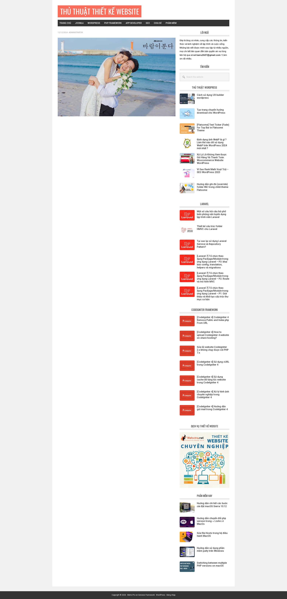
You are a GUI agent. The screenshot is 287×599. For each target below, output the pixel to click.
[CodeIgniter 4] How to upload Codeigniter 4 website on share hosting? (213, 335)
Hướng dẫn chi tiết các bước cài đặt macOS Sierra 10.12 (212, 505)
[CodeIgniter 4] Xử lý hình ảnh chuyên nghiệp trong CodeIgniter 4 (213, 394)
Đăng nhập (171, 595)
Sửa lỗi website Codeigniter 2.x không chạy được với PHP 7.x (213, 350)
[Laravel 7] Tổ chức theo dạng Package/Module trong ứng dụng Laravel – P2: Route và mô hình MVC (213, 277)
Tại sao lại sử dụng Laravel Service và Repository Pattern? (211, 244)
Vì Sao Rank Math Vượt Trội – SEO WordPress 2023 (213, 171)
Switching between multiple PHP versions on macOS (212, 564)
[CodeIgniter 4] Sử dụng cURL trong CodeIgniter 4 (213, 363)
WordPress (160, 595)
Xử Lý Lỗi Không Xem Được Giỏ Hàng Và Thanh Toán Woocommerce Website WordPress (211, 159)
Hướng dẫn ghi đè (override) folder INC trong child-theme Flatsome (212, 187)
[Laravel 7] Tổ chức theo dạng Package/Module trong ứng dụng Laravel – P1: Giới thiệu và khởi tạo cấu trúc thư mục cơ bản (212, 293)
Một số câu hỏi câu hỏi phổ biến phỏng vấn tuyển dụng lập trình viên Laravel (211, 214)
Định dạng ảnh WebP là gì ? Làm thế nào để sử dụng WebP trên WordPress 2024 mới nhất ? (212, 144)
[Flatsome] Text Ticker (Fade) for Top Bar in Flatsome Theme (213, 127)
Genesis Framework (146, 595)
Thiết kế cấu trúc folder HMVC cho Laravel (209, 227)
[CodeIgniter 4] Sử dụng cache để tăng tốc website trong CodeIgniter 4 (211, 379)
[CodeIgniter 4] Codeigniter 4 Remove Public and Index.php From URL (213, 320)
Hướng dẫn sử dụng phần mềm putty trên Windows (210, 549)
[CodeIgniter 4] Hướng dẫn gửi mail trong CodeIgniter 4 (212, 408)
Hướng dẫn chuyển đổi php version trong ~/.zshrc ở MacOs (211, 521)
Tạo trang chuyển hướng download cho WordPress (211, 111)
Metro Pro (131, 595)
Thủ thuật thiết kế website (99, 11)
